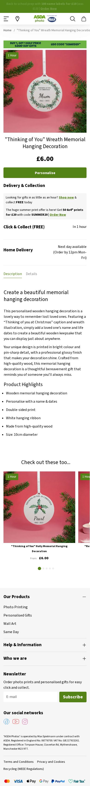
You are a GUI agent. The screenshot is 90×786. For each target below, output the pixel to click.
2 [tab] (43, 568)
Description (12, 273)
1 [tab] (39, 568)
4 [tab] (50, 568)
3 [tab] (47, 568)
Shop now (66, 197)
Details (31, 273)
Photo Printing (15, 607)
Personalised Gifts (17, 615)
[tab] (12, 274)
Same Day (11, 631)
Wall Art (9, 623)
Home (7, 30)
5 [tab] (53, 568)
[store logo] (45, 19)
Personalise (45, 172)
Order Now (48, 8)
